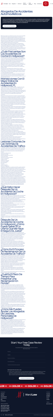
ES (52, 3)
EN (50, 3)
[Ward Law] (4, 4)
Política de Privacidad (9, 414)
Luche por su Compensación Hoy (26, 378)
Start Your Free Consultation (9, 26)
